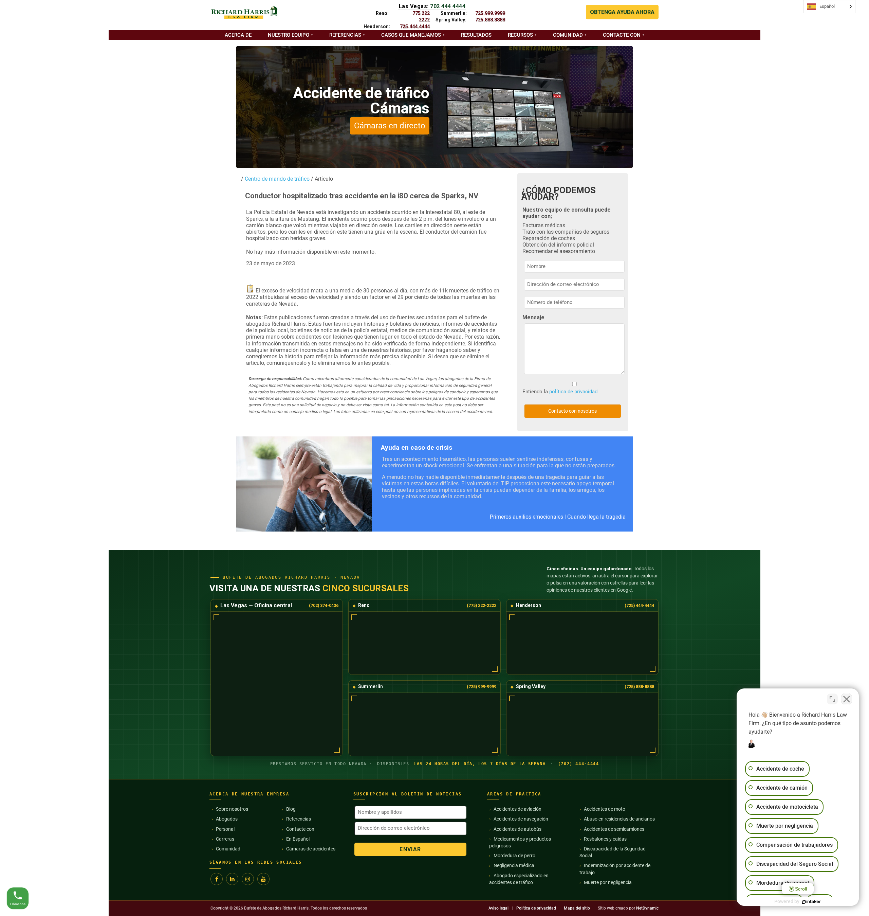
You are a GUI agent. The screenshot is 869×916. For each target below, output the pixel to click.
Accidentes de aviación (517, 809)
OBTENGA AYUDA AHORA (622, 12)
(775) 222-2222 (481, 605)
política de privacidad (573, 392)
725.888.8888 (490, 19)
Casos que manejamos (411, 35)
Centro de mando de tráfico (276, 179)
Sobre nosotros (232, 809)
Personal (225, 829)
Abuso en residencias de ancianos (619, 819)
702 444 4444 (447, 6)
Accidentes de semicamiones (614, 829)
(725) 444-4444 (639, 605)
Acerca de (238, 35)
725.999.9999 (490, 13)
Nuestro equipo (288, 35)
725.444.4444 (415, 26)
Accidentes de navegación (521, 819)
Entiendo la (559, 392)
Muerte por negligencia (608, 882)
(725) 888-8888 (639, 686)
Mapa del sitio (577, 908)
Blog (291, 809)
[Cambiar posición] (832, 699)
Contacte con (622, 35)
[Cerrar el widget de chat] (846, 699)
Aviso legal (498, 908)
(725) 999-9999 (481, 686)
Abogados (227, 819)
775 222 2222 (421, 16)
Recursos (520, 35)
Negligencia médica (514, 865)
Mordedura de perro (514, 855)
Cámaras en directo (389, 125)
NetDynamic (647, 908)
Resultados (476, 35)
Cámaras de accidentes (310, 848)
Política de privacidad (536, 908)
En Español (298, 839)
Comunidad (568, 35)
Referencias (345, 35)
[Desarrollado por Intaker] (811, 902)
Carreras (225, 839)
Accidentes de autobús (517, 829)
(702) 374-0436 (323, 605)
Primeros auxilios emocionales (526, 517)
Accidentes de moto (604, 809)
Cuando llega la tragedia (596, 517)
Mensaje (533, 317)
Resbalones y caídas (605, 839)
